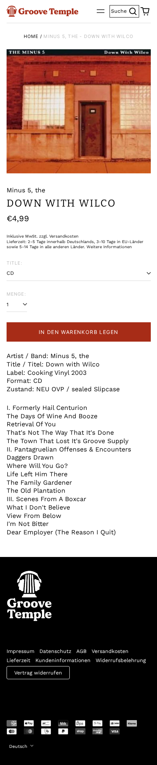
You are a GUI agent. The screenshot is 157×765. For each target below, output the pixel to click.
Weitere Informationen (109, 247)
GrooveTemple (40, 694)
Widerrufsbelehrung (121, 660)
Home (31, 36)
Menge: (16, 294)
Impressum (20, 651)
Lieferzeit (18, 660)
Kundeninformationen (63, 660)
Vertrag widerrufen (38, 673)
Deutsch (19, 746)
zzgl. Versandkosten (58, 236)
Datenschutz (55, 651)
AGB (81, 651)
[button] (145, 11)
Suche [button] (125, 10)
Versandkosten (110, 651)
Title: (14, 263)
